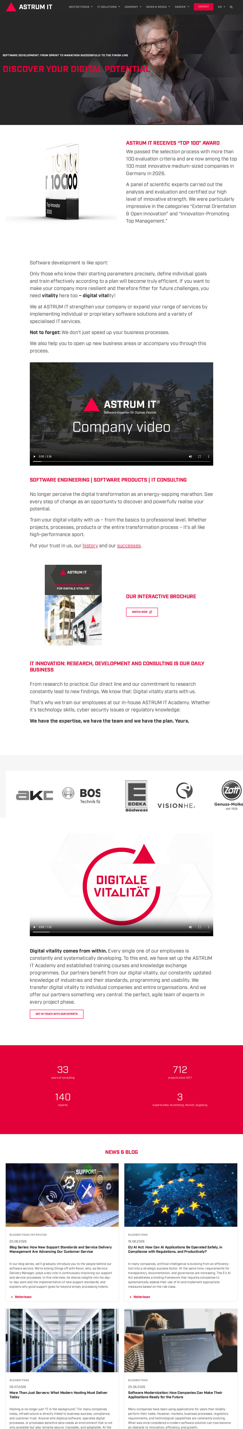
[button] (231, 7)
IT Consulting (169, 480)
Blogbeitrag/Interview (28, 1235)
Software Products (120, 480)
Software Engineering (59, 480)
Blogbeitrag (138, 1235)
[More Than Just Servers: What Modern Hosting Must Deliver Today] (62, 1311)
